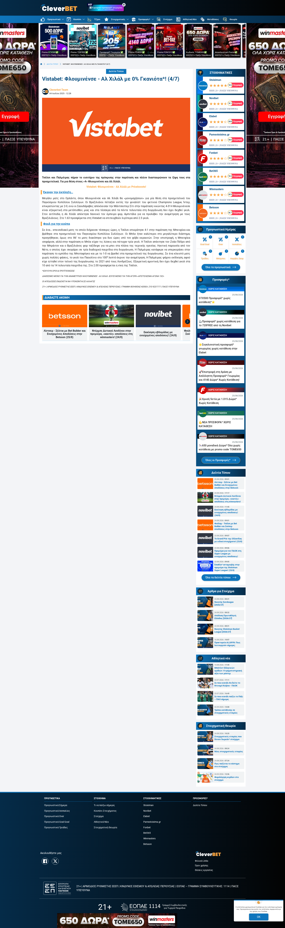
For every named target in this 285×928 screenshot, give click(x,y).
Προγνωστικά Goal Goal (56, 822)
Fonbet (213, 152)
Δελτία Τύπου (116, 71)
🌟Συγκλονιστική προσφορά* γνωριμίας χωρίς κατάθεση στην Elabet (218, 348)
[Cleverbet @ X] (55, 861)
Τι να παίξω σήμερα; (104, 805)
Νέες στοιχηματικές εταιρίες (228, 751)
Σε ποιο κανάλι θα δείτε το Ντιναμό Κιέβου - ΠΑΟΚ (227, 684)
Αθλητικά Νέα (101, 822)
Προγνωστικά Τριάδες (56, 827)
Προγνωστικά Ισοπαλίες (57, 810)
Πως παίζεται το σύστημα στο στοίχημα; (226, 765)
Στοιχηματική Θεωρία (105, 827)
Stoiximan (215, 79)
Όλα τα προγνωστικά (218, 267)
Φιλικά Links (201, 861)
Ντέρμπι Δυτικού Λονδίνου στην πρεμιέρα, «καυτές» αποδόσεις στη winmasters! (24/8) (111, 334)
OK (258, 916)
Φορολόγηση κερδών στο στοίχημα (226, 778)
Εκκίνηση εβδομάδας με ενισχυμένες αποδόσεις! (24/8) (158, 334)
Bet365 (213, 170)
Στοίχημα (99, 816)
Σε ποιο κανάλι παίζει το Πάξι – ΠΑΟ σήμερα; (228, 698)
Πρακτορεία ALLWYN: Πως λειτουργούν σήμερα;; (227, 644)
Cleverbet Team (58, 89)
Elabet (213, 116)
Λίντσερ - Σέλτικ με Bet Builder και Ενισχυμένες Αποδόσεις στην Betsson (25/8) (65, 334)
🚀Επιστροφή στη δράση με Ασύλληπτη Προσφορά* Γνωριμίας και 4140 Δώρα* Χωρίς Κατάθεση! (219, 375)
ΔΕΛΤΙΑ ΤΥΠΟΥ (52, 64)
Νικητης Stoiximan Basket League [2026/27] (226, 630)
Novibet (213, 98)
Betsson (214, 207)
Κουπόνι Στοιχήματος (105, 810)
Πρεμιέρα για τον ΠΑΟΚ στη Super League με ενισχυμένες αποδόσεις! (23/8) (227, 554)
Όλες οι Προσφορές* (218, 460)
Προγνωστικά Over (54, 816)
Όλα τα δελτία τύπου (218, 577)
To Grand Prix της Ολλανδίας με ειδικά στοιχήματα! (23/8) (228, 540)
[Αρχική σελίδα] (41, 64)
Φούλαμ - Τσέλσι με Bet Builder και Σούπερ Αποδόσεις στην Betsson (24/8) (226, 526)
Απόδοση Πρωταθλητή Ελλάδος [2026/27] (225, 617)
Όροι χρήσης (201, 865)
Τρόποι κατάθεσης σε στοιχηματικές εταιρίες (226, 711)
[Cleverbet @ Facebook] (45, 861)
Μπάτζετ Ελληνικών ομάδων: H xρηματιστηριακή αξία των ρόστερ (228, 671)
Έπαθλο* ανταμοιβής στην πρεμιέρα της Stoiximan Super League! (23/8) (227, 567)
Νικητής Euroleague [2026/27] (224, 603)
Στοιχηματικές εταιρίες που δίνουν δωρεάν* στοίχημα (228, 738)
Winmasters (216, 189)
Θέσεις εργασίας (204, 870)
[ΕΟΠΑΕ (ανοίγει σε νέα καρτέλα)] (154, 907)
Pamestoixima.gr (219, 134)
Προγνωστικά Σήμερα (55, 805)
